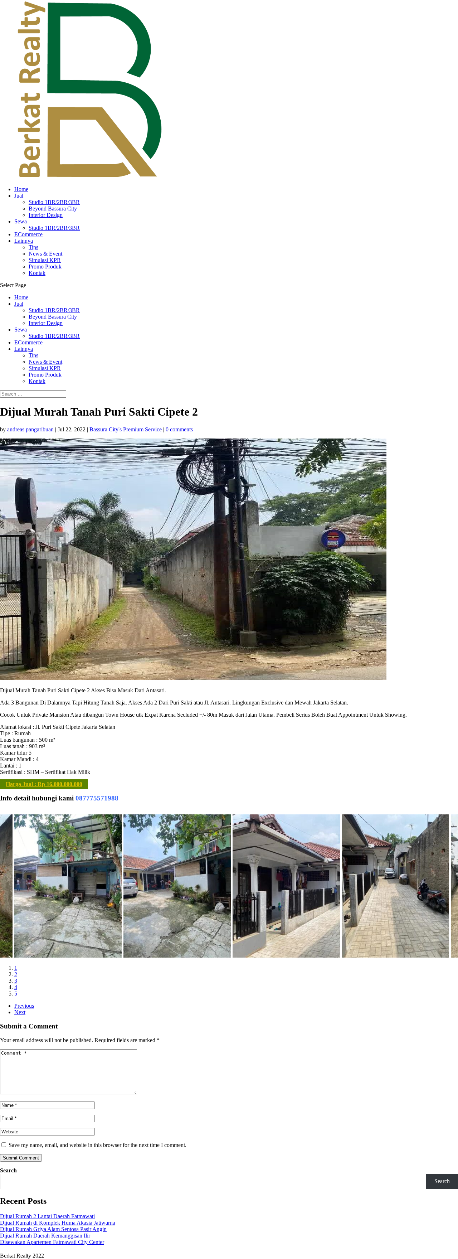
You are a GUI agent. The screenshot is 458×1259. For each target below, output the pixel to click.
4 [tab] (15, 987)
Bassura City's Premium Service (125, 429)
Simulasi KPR (45, 260)
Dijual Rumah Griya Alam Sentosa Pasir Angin (53, 1229)
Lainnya (23, 241)
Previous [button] (24, 1006)
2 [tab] (15, 974)
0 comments (179, 429)
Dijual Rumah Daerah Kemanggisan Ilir (45, 1236)
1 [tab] (15, 968)
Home (21, 189)
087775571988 (96, 798)
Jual (18, 196)
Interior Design (46, 215)
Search (8, 1170)
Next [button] (19, 1012)
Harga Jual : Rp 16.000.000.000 (44, 784)
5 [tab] (15, 994)
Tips (33, 247)
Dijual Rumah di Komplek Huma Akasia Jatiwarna (57, 1223)
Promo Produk (45, 266)
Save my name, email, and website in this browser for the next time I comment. (97, 1145)
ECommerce (28, 234)
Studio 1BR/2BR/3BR (54, 202)
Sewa (20, 221)
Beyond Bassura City (53, 208)
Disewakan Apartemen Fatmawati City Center (52, 1242)
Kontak (37, 273)
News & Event (45, 254)
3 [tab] (15, 981)
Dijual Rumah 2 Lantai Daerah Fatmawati (47, 1216)
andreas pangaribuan (30, 429)
